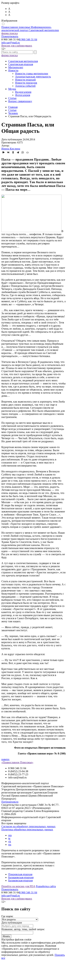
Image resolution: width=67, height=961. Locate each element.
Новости (13, 70)
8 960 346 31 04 (28, 39)
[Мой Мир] (27, 152)
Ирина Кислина (10, 148)
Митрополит (15, 67)
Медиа (12, 88)
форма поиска (9, 33)
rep (10, 835)
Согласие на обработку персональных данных (28, 826)
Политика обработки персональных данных (27, 829)
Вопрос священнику (20, 101)
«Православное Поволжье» (17, 762)
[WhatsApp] (23, 152)
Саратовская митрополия (23, 61)
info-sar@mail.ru (10, 42)
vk (9, 841)
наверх (5, 759)
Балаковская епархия (20, 880)
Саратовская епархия (20, 64)
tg (9, 838)
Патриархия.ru (9, 801)
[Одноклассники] (13, 152)
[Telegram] (18, 152)
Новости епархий (25, 79)
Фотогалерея (22, 95)
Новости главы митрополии (31, 73)
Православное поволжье (30, 29)
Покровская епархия (20, 874)
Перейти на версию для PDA (18, 886)
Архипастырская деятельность (33, 76)
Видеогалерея (23, 92)
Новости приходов (26, 82)
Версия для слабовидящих (16, 45)
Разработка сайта (46, 886)
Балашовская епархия (21, 877)
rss (9, 844)
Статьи (12, 98)
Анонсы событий (25, 85)
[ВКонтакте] (8, 152)
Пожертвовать (9, 36)
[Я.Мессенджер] (3, 152)
